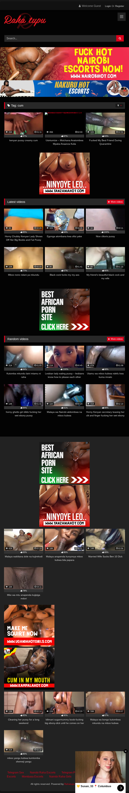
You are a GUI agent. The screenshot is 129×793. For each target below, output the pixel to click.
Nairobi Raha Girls (60, 776)
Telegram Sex (15, 772)
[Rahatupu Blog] (64, 21)
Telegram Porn (70, 772)
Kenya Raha (92, 784)
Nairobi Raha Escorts (42, 772)
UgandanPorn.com (96, 772)
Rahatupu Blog (72, 784)
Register (119, 6)
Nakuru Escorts (86, 776)
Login (108, 6)
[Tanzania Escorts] (64, 193)
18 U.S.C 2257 (110, 776)
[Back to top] (118, 783)
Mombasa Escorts (32, 776)
